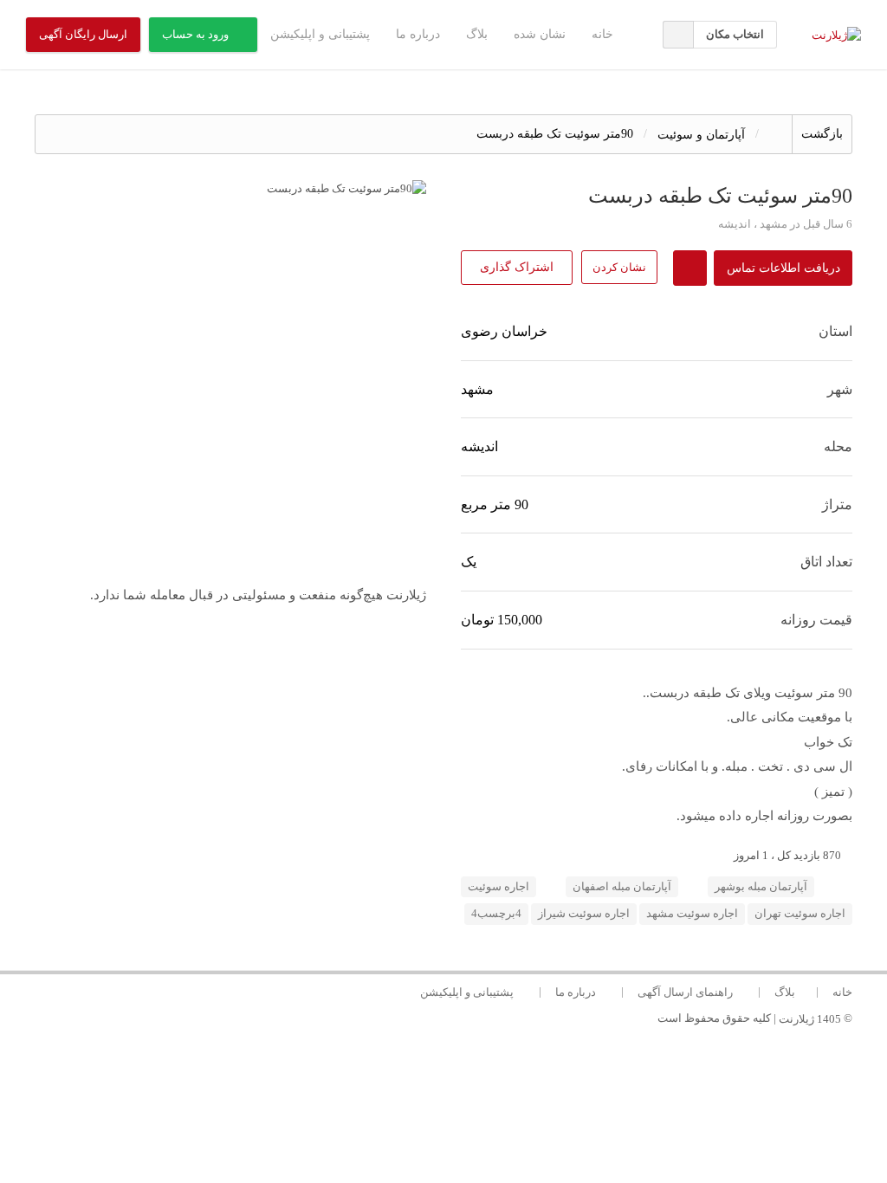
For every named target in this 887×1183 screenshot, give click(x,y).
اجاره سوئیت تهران (799, 914)
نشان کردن (619, 267)
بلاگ (477, 34)
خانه (602, 34)
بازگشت (822, 133)
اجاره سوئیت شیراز (584, 914)
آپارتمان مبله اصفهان (622, 887)
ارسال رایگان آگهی (83, 34)
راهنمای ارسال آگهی (685, 992)
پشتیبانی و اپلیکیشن (320, 34)
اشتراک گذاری (517, 267)
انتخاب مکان (735, 34)
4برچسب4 (496, 914)
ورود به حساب (195, 34)
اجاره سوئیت (498, 887)
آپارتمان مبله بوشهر (761, 887)
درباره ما (418, 34)
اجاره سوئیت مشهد (692, 914)
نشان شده (540, 34)
